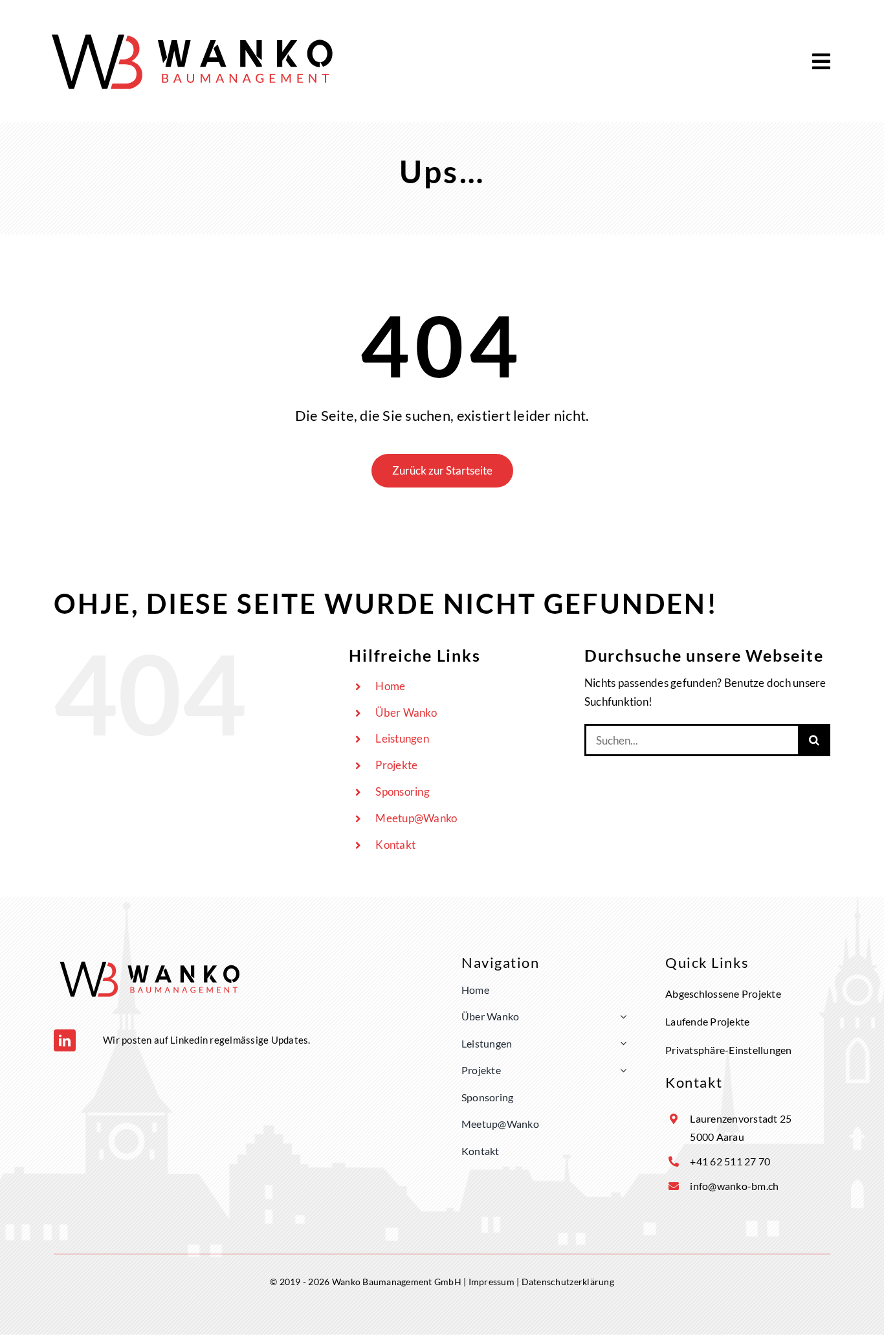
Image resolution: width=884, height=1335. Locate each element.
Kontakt (395, 844)
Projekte (396, 765)
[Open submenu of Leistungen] (620, 1044)
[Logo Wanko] (194, 29)
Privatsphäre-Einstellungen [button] (728, 1050)
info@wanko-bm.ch (734, 1186)
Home (390, 686)
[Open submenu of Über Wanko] (620, 1016)
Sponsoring (402, 791)
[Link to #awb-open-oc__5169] (821, 61)
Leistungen (402, 738)
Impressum (491, 1281)
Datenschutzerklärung (568, 1281)
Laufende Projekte (707, 1021)
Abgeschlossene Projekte (723, 993)
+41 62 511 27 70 (730, 1161)
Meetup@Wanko (416, 818)
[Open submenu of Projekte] (620, 1070)
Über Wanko (406, 712)
